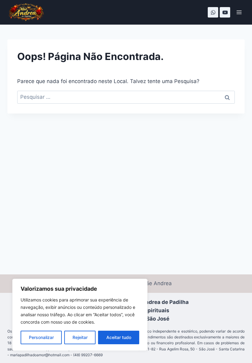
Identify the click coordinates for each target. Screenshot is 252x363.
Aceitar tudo (118, 337)
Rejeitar (80, 337)
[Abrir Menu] (239, 12)
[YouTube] (225, 12)
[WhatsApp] (213, 12)
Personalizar (41, 337)
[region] (80, 315)
